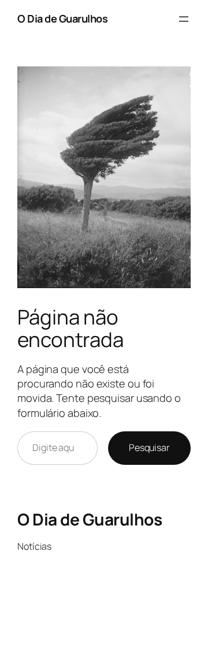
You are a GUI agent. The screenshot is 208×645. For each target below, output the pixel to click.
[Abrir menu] (184, 19)
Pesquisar (149, 447)
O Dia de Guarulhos (62, 18)
